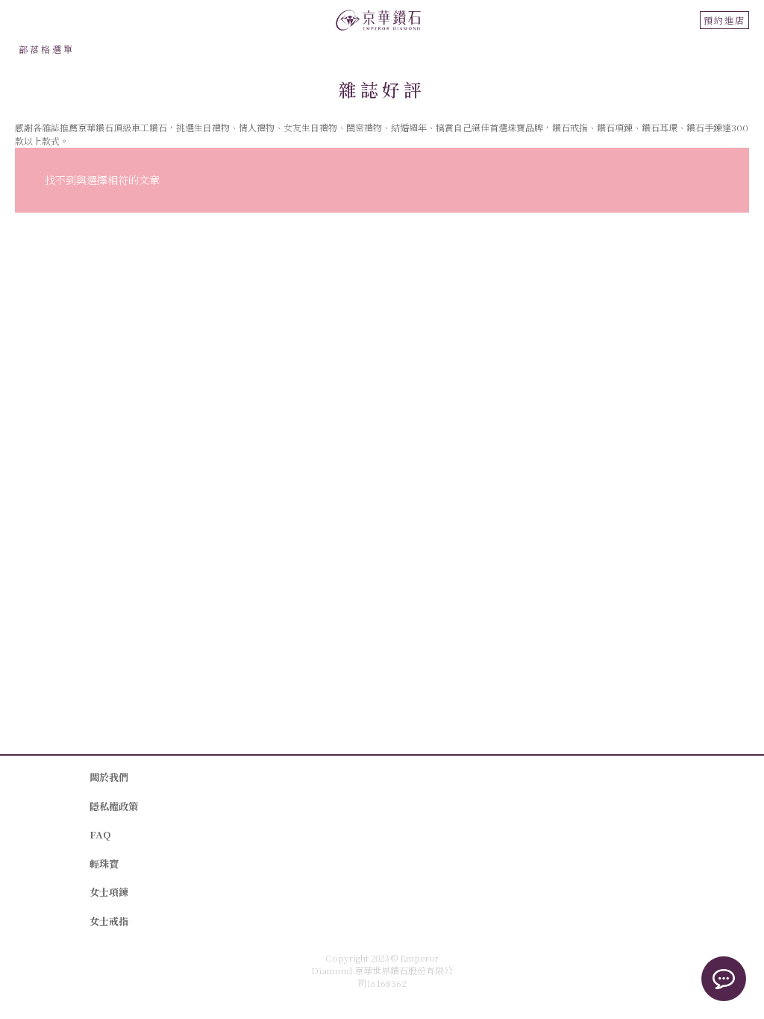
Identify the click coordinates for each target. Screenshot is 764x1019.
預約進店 (724, 19)
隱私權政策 (114, 806)
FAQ (100, 834)
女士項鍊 (109, 892)
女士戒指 (109, 921)
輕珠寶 (104, 863)
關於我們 (109, 777)
